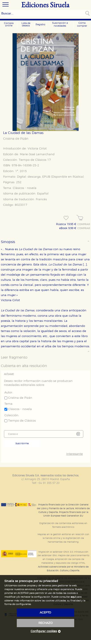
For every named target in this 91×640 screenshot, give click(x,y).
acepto (45, 612)
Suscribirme (22, 443)
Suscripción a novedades (60, 24)
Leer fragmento (14, 357)
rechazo (45, 623)
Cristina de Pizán (15, 138)
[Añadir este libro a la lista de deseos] (66, 218)
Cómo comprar (82, 24)
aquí (73, 597)
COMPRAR (83, 224)
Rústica (78, 176)
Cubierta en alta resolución (24, 366)
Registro (40, 24)
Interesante (74, 454)
